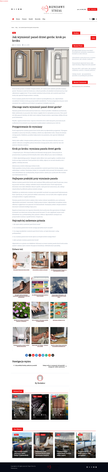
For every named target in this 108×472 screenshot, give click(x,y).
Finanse (24, 19)
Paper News (31, 466)
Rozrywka (37, 19)
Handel (31, 19)
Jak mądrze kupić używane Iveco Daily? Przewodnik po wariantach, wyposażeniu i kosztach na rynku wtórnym (83, 52)
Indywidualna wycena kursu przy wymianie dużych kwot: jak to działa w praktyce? (83, 58)
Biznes (18, 19)
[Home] (13, 19)
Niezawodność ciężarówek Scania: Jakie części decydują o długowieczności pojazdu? (84, 63)
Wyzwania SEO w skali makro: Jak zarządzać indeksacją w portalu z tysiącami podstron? (84, 69)
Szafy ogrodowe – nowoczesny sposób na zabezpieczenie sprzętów (59, 413)
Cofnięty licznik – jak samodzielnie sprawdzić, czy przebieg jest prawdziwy (82, 74)
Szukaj (76, 33)
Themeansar (14, 468)
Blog (44, 19)
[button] (96, 19)
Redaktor (19, 45)
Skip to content (4, 1)
